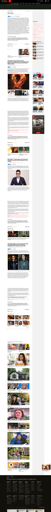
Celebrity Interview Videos (21, 497)
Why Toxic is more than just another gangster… (11, 320)
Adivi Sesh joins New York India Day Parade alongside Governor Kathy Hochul (35, 103)
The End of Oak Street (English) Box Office (27, 493)
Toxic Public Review (21, 483)
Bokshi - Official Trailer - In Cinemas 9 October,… (27, 501)
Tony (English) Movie (35, 24)
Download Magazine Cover (39, 502)
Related (34, 72)
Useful (32, 495)
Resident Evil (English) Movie (9, 491)
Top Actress (38, 488)
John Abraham (32, 488)
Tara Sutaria (32, 489)
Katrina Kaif (32, 483)
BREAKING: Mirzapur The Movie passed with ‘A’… (18, 320)
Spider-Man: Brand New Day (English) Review (15, 489)
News (11, 4)
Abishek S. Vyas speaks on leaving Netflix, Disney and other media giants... (40, 111)
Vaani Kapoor (32, 486)
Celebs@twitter (32, 498)
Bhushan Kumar (9, 217)
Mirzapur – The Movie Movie (9, 485)
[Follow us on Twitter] (42, 1)
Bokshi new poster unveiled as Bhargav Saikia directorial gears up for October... (35, 111)
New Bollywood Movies (20, 136)
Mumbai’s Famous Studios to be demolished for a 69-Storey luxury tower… (38, 126)
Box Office (26, 482)
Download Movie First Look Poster (39, 500)
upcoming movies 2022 (17, 222)
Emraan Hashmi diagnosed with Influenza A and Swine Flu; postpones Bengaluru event (40, 49)
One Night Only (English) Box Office (27, 485)
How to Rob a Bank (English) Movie (9, 484)
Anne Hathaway (40, 31)
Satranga (14, 217)
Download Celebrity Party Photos (39, 499)
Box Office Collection (39, 483)
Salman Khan (32, 487)
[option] (46, 468)
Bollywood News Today (11, 222)
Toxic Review (14, 483)
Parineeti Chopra (35, 31)
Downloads (39, 495)
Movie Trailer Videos (21, 498)
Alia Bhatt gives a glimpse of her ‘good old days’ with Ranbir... (35, 78)
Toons (13, 501)
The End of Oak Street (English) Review (15, 486)
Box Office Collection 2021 (39, 490)
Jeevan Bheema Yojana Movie (36, 25)
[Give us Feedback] (45, 1)
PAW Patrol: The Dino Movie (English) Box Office (27, 490)
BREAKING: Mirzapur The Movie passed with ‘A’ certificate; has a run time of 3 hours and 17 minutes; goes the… (40, 47)
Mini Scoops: (14, 4)
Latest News (38, 72)
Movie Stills (14, 499)
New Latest (21, 495)
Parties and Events (15, 497)
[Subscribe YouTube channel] (43, 1)
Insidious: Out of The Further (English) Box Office (27, 489)
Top (32, 481)
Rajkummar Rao (32, 490)
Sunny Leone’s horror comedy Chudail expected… (26, 325)
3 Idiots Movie (39, 38)
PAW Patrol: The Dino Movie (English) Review (15, 484)
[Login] (48, 1)
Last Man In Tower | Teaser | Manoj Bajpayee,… (27, 497)
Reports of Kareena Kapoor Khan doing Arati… (18, 325)
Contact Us (20, 507)
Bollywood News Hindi (19, 38)
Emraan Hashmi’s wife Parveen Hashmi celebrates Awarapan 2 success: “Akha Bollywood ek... (35, 87)
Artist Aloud (32, 499)
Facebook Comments (10, 144)
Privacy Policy (13, 507)
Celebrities (12, 477)
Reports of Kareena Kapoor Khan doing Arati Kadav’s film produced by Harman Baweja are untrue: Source (40, 55)
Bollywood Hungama (9, 4)
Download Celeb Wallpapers (39, 497)
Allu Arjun (32, 485)
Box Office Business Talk (9, 500)
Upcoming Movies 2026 (18, 39)
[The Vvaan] (18, 93)
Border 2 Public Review (21, 491)
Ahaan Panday (15, 216)
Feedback (17, 507)
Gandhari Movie (40, 24)
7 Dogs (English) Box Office (27, 484)
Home (7, 507)
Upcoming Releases (9, 502)
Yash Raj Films (25, 217)
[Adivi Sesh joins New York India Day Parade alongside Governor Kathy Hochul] (35, 100)
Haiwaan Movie (8, 488)
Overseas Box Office (39, 485)
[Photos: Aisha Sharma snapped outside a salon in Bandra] (25, 93)
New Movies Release (13, 38)
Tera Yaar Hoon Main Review (15, 490)
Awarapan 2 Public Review (21, 485)
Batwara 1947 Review (15, 485)
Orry (41, 37)
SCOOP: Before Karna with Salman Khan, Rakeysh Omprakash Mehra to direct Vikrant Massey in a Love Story (40, 52)
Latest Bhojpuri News (33, 497)
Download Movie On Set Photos (39, 503)
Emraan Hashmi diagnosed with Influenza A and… (26, 320)
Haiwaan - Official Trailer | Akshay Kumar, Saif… (27, 503)
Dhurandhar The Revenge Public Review (21, 489)
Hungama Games (33, 500)
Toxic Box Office (35, 26)
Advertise (10, 507)
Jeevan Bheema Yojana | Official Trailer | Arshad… (27, 500)
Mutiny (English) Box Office (27, 486)
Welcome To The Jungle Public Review (21, 487)
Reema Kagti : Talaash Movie (36, 37)
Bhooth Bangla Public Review (21, 488)
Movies (8, 477)
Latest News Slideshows (9, 501)
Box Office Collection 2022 (39, 489)
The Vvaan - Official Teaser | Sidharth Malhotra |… (27, 502)
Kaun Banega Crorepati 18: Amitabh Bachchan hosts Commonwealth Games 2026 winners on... (40, 87)
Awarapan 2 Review (15, 487)
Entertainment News (25, 38)
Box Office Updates (9, 499)
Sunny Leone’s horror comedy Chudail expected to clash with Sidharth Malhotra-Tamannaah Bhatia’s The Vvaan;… (40, 58)
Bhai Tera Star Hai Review (15, 488)
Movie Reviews (32, 501)
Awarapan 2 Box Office (27, 491)
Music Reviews (32, 502)
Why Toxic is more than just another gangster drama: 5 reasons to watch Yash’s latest (40, 43)
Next (28, 93)
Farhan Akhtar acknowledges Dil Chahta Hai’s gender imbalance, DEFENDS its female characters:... (40, 103)
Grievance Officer (24, 507)
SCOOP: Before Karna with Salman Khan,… (11, 325)
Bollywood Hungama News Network (12, 65)
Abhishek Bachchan (11, 216)
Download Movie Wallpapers (39, 504)
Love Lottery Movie (9, 490)
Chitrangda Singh (35, 36)
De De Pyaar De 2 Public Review (21, 492)
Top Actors (38, 487)
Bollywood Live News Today (11, 39)
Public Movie (20, 482)
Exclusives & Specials (21, 499)
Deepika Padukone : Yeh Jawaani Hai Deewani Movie (37, 34)
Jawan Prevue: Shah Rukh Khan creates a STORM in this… (46, 470)
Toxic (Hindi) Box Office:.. (36, 29)
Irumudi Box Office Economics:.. (36, 30)
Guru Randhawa (35, 38)
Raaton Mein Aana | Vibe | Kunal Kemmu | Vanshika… (27, 499)
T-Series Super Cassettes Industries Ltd (19, 217)
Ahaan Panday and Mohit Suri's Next (21, 216)
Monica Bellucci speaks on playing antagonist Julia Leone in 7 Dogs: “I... (40, 95)
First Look (14, 500)
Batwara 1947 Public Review (21, 484)
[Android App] (42, 507)
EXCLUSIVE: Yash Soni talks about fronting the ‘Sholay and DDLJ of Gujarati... (40, 79)
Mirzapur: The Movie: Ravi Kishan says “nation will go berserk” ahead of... (35, 95)
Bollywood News (14, 136)
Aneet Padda (27, 216)
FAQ (27, 507)
